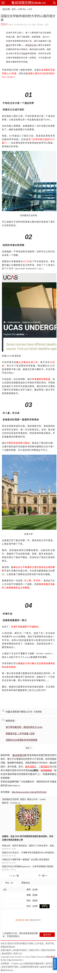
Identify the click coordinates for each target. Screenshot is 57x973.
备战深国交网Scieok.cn (28, 3)
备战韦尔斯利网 (47, 967)
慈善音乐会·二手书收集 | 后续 (20, 733)
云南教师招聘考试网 (29, 967)
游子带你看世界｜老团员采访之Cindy (24, 727)
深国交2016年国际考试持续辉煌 (21, 740)
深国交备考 (6, 950)
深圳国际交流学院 (10, 799)
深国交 (23, 799)
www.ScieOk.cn (17, 957)
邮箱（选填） (32, 895)
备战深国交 (7, 953)
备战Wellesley (7, 970)
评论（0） (9, 883)
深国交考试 (34, 950)
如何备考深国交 (20, 950)
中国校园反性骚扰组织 (33, 963)
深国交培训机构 (48, 950)
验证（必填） (33, 906)
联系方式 (18, 953)
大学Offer (22, 9)
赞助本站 (25, 883)
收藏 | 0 (28, 748)
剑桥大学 (31, 45)
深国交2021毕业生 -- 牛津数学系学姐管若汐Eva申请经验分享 (29, 852)
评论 (46, 25)
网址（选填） (32, 900)
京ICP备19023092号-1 (13, 960)
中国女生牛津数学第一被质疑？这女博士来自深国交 (26, 859)
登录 (20, 920)
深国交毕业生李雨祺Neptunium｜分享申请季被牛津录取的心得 (29, 866)
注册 (26, 920)
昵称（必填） (32, 889)
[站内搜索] (54, 3)
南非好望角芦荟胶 (10, 967)
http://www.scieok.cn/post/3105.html (29, 792)
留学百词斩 (51, 963)
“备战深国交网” (19, 755)
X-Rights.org (16, 963)
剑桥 (25, 53)
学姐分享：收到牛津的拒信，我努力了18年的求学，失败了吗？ (29, 845)
